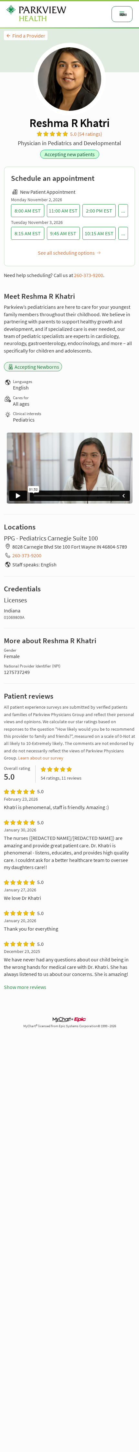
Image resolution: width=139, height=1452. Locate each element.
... (123, 210)
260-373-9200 (88, 275)
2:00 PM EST (99, 210)
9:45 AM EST (63, 233)
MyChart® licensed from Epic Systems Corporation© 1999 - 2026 (69, 1026)
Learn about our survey (40, 758)
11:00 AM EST (63, 210)
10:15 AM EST (99, 233)
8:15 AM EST (28, 233)
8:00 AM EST (28, 210)
